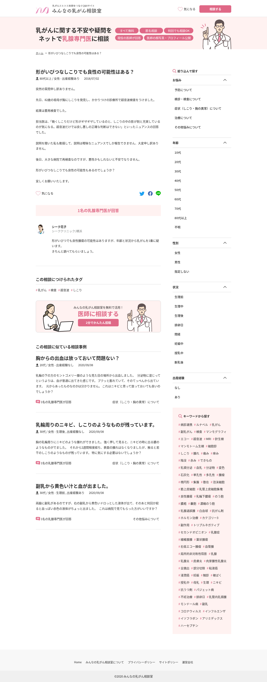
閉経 (177, 334)
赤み (193, 460)
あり (177, 397)
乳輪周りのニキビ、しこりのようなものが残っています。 (96, 424)
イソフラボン (189, 618)
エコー (185, 439)
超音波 (64, 290)
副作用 (185, 525)
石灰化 (185, 475)
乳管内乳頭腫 (218, 597)
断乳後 (179, 362)
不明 (177, 227)
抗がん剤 (218, 511)
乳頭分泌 (186, 467)
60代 (178, 199)
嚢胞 (193, 503)
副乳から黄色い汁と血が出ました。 (73, 485)
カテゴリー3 (210, 518)
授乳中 (179, 353)
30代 (178, 171)
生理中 (179, 306)
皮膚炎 (197, 561)
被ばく (217, 575)
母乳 (196, 582)
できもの (206, 460)
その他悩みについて (188, 127)
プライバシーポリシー (141, 662)
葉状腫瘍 (202, 539)
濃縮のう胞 (207, 503)
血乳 (199, 467)
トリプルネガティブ (206, 525)
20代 (178, 162)
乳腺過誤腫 (188, 511)
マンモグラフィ (216, 431)
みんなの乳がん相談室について (105, 662)
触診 (206, 575)
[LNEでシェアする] (158, 193)
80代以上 (181, 218)
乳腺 (214, 554)
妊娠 (196, 575)
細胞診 (212, 446)
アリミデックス (212, 618)
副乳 (205, 604)
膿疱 (183, 503)
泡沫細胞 (219, 482)
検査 (53, 290)
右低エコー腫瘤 (191, 546)
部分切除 (199, 568)
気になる (47, 193)
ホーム (39, 53)
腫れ (196, 453)
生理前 (179, 297)
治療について (183, 118)
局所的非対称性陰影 (194, 554)
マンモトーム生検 (192, 446)
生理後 (179, 315)
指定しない (182, 271)
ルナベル (202, 424)
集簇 (196, 482)
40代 (178, 181)
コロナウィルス (191, 611)
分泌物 (210, 467)
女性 (177, 253)
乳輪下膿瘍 (203, 496)
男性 (177, 262)
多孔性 (210, 475)
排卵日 (179, 325)
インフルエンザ (215, 611)
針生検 (219, 439)
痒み (216, 453)
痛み (206, 453)
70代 (178, 208)
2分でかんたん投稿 (98, 322)
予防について (183, 90)
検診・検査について (188, 99)
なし (177, 388)
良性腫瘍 (186, 496)
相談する (215, 9)
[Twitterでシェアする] (142, 193)
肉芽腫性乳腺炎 (216, 561)
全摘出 (185, 568)
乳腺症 (215, 532)
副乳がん (186, 431)
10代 (178, 152)
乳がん (42, 290)
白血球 (203, 511)
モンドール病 (189, 604)
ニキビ (217, 582)
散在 (206, 482)
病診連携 (186, 424)
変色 (222, 467)
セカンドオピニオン (194, 532)
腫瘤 (222, 475)
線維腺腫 (186, 539)
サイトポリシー (168, 662)
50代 (178, 190)
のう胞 (219, 496)
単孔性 (197, 475)
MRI (208, 439)
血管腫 (209, 546)
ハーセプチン (189, 625)
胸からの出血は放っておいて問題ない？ (78, 357)
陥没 (183, 460)
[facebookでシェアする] (150, 193)
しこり (77, 290)
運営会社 (187, 662)
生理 (206, 582)
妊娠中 (179, 343)
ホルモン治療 (189, 518)
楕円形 (185, 482)
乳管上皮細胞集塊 (211, 489)
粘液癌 (213, 568)
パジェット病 (205, 589)
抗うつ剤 (186, 589)
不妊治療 (186, 597)
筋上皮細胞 (188, 489)
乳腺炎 (185, 561)
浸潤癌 (185, 575)
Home (78, 662)
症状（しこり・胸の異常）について (198, 108)
